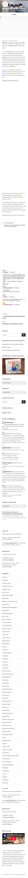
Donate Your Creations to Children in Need (11, 442)
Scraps (4, 737)
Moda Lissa (5, 680)
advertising (8, 225)
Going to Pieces (6, 637)
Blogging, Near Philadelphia (9, 607)
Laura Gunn (5, 665)
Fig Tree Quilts (6, 631)
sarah (16, 40)
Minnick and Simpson (8, 674)
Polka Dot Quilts (6, 704)
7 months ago (15, 429)
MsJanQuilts (5, 683)
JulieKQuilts (5, 656)
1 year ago (16, 459)
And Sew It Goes (6, 583)
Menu (14, 14)
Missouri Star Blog (13, 9)
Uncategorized (9, 222)
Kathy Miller (5, 659)
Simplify (4, 743)
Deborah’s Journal (7, 628)
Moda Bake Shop (6, 677)
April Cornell (5, 592)
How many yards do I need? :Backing (10, 450)
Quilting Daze (5, 716)
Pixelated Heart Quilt (6, 429)
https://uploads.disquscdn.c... (12, 424)
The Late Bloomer (7, 761)
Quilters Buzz (5, 710)
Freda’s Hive (5, 634)
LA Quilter (5, 662)
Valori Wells (5, 780)
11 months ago (21, 450)
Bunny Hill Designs (7, 613)
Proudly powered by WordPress (17, 874)
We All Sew (5, 783)
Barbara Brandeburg (7, 595)
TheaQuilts (5, 767)
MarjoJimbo (8, 447)
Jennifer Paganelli (7, 653)
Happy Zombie (6, 640)
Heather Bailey (6, 643)
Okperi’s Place (6, 686)
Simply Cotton (6, 746)
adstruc (4, 57)
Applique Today (6, 589)
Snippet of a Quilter (7, 749)
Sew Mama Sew (6, 740)
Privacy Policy (5, 874)
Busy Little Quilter (7, 619)
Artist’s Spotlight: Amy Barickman (11, 350)
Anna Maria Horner (7, 586)
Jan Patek (4, 649)
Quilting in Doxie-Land (8, 719)
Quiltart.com (5, 707)
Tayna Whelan (6, 758)
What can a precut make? (7, 459)
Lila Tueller (5, 668)
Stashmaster (5, 752)
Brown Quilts (5, 610)
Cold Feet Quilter (6, 622)
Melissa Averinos (6, 671)
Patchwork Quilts (6, 692)
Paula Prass (5, 698)
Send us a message (9, 559)
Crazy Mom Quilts (7, 625)
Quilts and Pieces (6, 722)
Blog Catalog (5, 604)
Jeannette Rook (9, 422)
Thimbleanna (5, 771)
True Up (4, 774)
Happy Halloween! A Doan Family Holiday (13, 344)
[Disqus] (14, 247)
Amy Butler (5, 580)
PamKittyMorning (7, 689)
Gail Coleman (8, 463)
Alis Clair (4, 577)
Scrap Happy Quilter (7, 734)
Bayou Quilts (5, 598)
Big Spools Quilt (6, 347)
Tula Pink (4, 777)
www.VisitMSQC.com (10, 543)
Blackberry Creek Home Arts (9, 601)
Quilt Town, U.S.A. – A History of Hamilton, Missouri (13, 466)
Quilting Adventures (7, 713)
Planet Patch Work (7, 701)
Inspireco (4, 646)
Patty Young (5, 695)
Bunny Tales (5, 616)
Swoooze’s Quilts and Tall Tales (10, 755)
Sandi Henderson (6, 731)
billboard (16, 225)
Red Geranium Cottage (8, 728)
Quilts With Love (6, 725)
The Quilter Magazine (8, 764)
